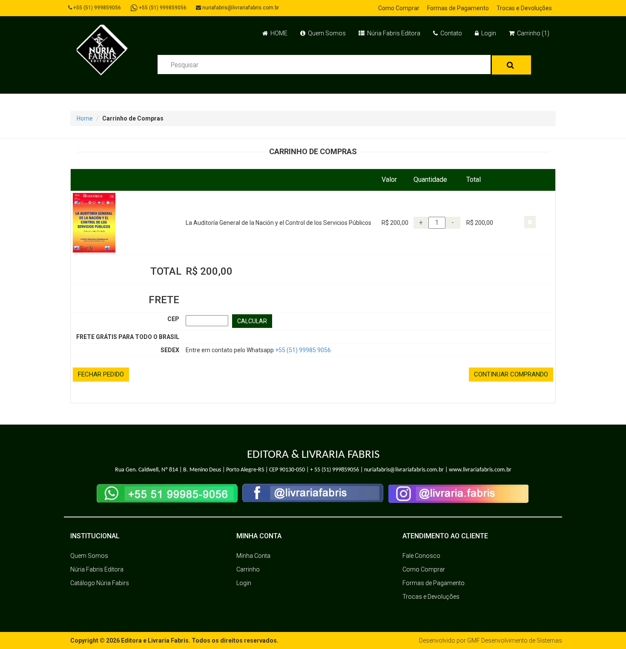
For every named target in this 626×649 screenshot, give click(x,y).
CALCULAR (252, 321)
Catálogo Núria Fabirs (99, 583)
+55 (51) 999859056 (96, 8)
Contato (450, 33)
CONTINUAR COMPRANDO (511, 374)
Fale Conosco (421, 555)
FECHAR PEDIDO (101, 374)
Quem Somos (326, 33)
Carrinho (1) (532, 33)
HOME (278, 33)
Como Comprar (398, 8)
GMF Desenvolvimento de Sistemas (514, 640)
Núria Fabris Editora (393, 33)
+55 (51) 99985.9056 (303, 350)
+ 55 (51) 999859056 (334, 470)
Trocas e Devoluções (524, 8)
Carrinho (248, 569)
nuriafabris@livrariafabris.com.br (240, 8)
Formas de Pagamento (458, 8)
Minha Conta (253, 555)
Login (488, 33)
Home (85, 118)
